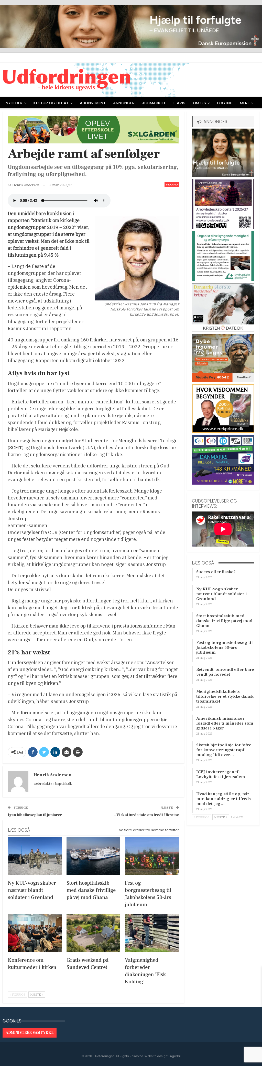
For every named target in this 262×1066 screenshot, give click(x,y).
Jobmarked (153, 103)
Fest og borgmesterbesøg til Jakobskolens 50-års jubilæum (224, 647)
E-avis (179, 103)
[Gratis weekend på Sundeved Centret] (94, 933)
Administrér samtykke (29, 1032)
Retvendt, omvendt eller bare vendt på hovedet (225, 672)
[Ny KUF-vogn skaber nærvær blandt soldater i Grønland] (35, 856)
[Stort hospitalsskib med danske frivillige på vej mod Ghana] (94, 856)
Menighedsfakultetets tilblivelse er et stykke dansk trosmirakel (225, 696)
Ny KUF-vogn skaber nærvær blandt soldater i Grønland (221, 594)
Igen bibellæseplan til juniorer (35, 814)
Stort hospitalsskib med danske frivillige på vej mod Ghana (224, 621)
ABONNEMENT (93, 103)
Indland (172, 184)
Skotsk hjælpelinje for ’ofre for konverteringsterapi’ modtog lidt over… (223, 750)
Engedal (175, 1056)
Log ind (225, 103)
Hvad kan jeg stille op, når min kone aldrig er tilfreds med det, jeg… (223, 799)
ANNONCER (124, 103)
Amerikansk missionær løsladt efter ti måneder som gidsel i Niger (224, 723)
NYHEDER (14, 103)
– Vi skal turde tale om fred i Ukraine (146, 814)
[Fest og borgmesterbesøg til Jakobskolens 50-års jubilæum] (152, 856)
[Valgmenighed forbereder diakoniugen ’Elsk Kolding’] (152, 933)
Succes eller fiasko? (216, 572)
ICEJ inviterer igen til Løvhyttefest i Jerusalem (220, 774)
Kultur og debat (51, 103)
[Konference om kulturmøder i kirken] (35, 933)
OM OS (199, 103)
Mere (244, 103)
